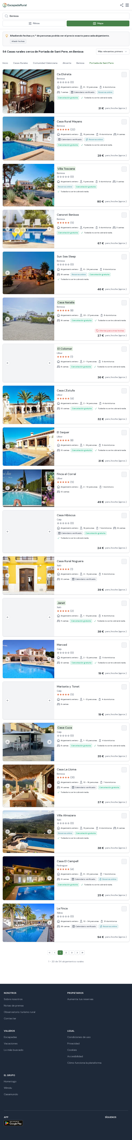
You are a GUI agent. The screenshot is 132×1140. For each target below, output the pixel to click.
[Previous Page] (54, 952)
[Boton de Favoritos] (124, 74)
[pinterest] (118, 1123)
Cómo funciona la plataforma (84, 1062)
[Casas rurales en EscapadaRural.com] (15, 5)
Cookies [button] (72, 1050)
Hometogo (10, 1081)
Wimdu (8, 1088)
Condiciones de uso (79, 1037)
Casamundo (11, 1094)
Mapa (100, 23)
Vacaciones (11, 1043)
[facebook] (80, 1123)
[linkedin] (126, 1123)
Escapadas (10, 1037)
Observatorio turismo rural (19, 1012)
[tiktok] (103, 1123)
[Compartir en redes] (121, 5)
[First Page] (49, 952)
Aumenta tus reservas (80, 999)
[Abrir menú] (127, 5)
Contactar (10, 1018)
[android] (13, 1123)
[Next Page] (77, 952)
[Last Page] (82, 952)
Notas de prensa (14, 1005)
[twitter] (95, 1123)
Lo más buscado (13, 1050)
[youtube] (111, 1123)
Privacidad (73, 1043)
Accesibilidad (75, 1056)
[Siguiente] (49, 91)
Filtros (36, 23)
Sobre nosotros (13, 999)
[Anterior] (7, 91)
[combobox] (66, 16)
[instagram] (88, 1123)
